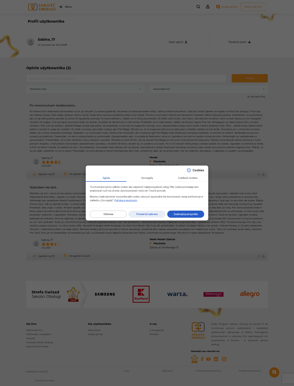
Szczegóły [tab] (147, 178)
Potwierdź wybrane (147, 214)
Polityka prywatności (125, 200)
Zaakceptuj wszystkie (186, 214)
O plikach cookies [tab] (188, 178)
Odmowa (108, 214)
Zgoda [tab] (106, 178)
